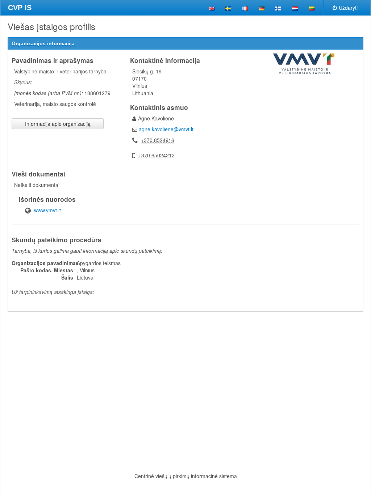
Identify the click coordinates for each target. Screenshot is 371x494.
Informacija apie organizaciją (58, 123)
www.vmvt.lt (47, 210)
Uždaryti (348, 7)
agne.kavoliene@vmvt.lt (166, 129)
